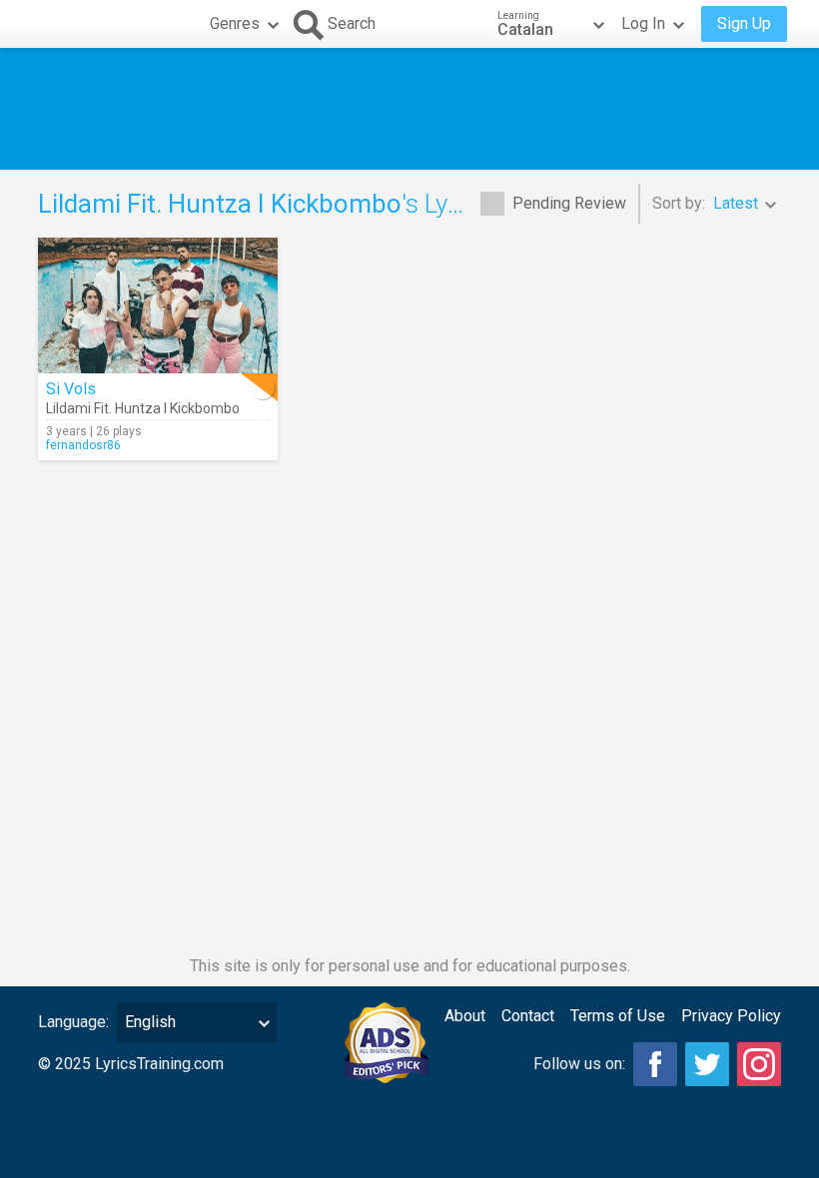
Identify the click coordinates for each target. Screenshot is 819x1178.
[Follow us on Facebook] (655, 1064)
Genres (235, 23)
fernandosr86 (83, 445)
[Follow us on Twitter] (707, 1064)
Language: (73, 1021)
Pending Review (569, 203)
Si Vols (71, 388)
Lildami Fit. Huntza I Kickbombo (143, 408)
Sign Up (744, 23)
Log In (643, 23)
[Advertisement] (409, 109)
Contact (527, 1015)
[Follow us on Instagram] (759, 1064)
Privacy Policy (731, 1015)
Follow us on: (579, 1063)
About (464, 1015)
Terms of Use (617, 1015)
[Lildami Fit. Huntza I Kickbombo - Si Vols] (158, 305)
